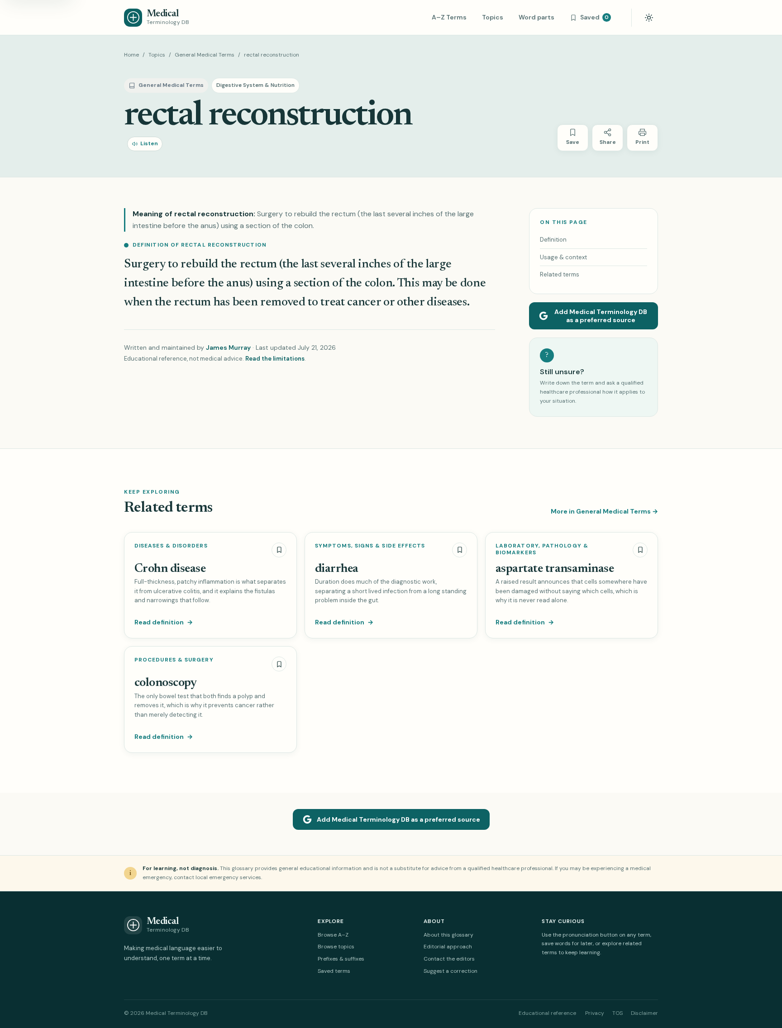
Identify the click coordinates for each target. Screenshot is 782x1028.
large (438, 264)
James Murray (228, 347)
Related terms (559, 274)
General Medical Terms (204, 54)
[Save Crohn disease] (279, 550)
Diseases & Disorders (171, 546)
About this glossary (448, 934)
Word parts (536, 17)
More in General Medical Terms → (604, 511)
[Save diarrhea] (459, 550)
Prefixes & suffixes (341, 958)
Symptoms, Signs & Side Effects (370, 546)
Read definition (163, 622)
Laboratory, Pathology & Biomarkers (542, 550)
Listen (149, 143)
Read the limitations (275, 358)
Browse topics (336, 946)
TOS (617, 1013)
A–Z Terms (449, 17)
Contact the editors (449, 958)
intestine (146, 283)
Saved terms (334, 971)
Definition (553, 239)
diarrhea (336, 569)
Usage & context (563, 257)
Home (131, 54)
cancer (364, 302)
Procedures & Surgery (174, 660)
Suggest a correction (450, 971)
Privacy (594, 1013)
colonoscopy (165, 683)
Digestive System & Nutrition (255, 85)
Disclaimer (644, 1013)
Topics (492, 17)
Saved (594, 17)
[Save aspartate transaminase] (640, 550)
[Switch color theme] (649, 18)
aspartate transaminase (555, 569)
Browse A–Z (333, 934)
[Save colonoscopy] (279, 664)
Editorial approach (448, 946)
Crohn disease (169, 569)
